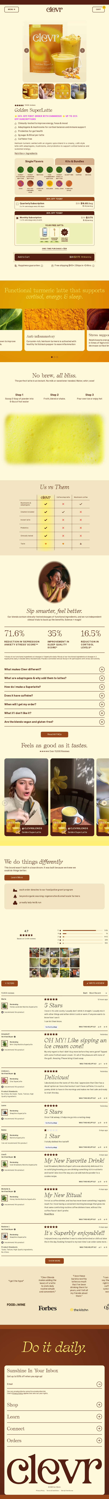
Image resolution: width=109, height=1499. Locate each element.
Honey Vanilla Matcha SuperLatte (23, 1199)
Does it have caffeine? (18, 695)
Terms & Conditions (53, 1490)
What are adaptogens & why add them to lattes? (35, 678)
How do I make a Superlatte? (22, 687)
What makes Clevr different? (22, 669)
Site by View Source (67, 1490)
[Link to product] (26, 797)
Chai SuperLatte (16, 1081)
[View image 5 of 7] (78, 91)
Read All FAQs (54, 734)
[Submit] (99, 1384)
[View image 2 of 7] (30, 91)
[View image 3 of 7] (46, 91)
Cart (100, 8)
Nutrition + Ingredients (26, 153)
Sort (85, 993)
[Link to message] (54, 2)
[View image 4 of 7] (62, 91)
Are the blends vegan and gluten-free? (28, 721)
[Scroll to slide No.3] (57, 357)
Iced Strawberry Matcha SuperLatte (23, 1165)
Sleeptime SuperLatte (18, 1113)
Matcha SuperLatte (17, 1138)
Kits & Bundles (74, 161)
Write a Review (97, 984)
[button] (83, 930)
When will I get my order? (20, 704)
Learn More (17, 878)
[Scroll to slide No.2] (54, 357)
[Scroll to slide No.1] (52, 357)
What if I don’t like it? (18, 713)
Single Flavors (34, 161)
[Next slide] (82, 50)
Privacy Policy (17, 1393)
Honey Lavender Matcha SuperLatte (23, 1007)
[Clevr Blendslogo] (54, 9)
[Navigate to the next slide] (104, 803)
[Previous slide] (26, 50)
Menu (10, 9)
